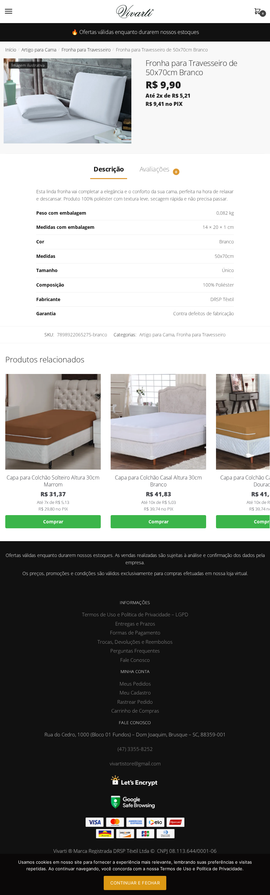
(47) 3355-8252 (135, 749)
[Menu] (15, 11)
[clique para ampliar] (67, 101)
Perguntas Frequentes (135, 650)
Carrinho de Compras (135, 710)
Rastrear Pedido (135, 701)
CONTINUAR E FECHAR (135, 882)
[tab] (108, 169)
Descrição (109, 169)
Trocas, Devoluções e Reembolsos (135, 641)
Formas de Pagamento (135, 632)
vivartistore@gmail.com (135, 763)
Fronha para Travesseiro (86, 49)
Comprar (53, 521)
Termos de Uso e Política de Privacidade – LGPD (135, 614)
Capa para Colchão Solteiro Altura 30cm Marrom (53, 481)
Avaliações (155, 169)
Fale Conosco (135, 660)
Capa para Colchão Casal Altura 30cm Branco (158, 481)
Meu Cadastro (135, 692)
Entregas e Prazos (135, 623)
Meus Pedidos (135, 683)
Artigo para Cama (38, 49)
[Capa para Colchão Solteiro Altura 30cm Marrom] (53, 422)
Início (10, 49)
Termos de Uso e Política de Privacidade (201, 868)
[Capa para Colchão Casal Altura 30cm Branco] (158, 422)
